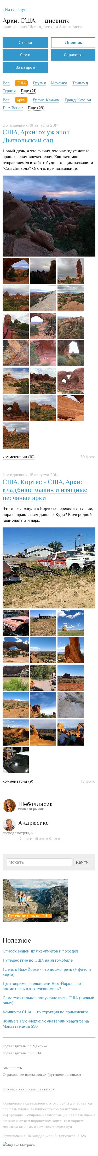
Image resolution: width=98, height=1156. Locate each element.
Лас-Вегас (13, 108)
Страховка (74, 55)
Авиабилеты (12, 1068)
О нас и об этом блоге (39, 838)
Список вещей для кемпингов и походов (40, 951)
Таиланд (80, 83)
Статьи (25, 42)
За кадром (25, 67)
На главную (16, 9)
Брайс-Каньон (46, 100)
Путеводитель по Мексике (25, 1046)
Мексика (59, 83)
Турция (9, 91)
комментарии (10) (18, 457)
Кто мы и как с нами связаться (29, 1089)
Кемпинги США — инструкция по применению (45, 1012)
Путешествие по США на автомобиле (38, 960)
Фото (25, 55)
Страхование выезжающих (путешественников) (42, 1074)
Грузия (39, 83)
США (21, 83)
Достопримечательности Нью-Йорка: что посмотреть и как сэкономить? (42, 986)
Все (6, 83)
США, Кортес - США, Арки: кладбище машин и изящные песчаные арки (45, 490)
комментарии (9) (18, 781)
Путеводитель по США (29, 916)
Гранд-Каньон (78, 100)
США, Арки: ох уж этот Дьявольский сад (36, 136)
